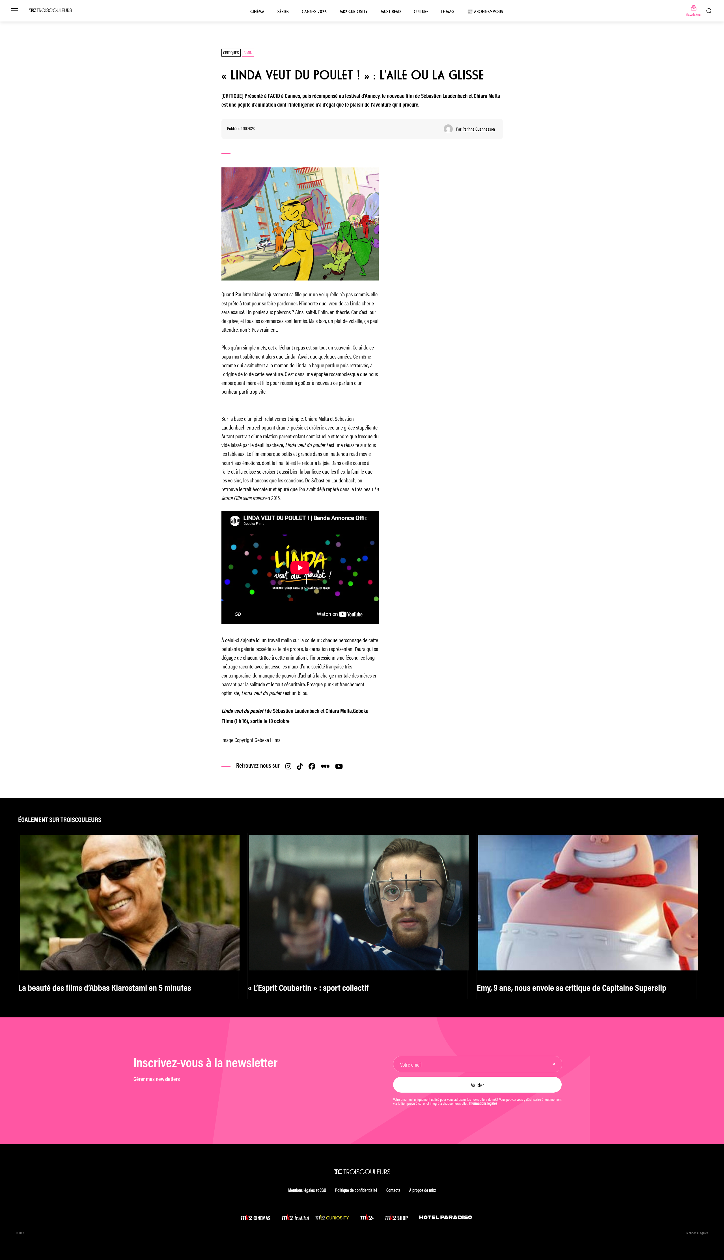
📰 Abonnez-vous (485, 11)
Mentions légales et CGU (307, 1190)
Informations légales (483, 1104)
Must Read (391, 11)
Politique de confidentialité (356, 1190)
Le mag (447, 11)
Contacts (393, 1190)
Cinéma (257, 11)
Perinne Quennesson (479, 129)
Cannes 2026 (314, 11)
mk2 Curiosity (354, 11)
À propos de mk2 (422, 1190)
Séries (283, 11)
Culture (421, 11)
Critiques (231, 52)
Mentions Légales (697, 1233)
